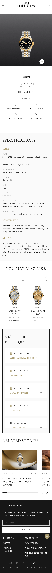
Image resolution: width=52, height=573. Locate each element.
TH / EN (32, 562)
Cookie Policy (31, 538)
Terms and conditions (35, 548)
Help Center (8, 538)
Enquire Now (26, 98)
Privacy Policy (31, 543)
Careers (6, 543)
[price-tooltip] (32, 92)
